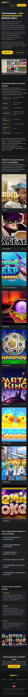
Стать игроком (21, 5)
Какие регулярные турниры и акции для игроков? (14, 573)
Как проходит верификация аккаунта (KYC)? (11, 545)
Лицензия (4, 679)
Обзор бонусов (20, 52)
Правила (11, 679)
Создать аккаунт (14, 666)
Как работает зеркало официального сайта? (10, 553)
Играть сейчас (7, 52)
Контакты (14, 683)
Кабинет (13, 5)
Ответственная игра (20, 679)
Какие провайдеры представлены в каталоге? (14, 566)
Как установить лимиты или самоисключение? (11, 538)
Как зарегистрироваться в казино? (14, 559)
